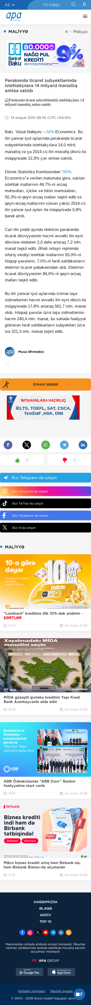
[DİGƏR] (84, 17)
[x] (38, 933)
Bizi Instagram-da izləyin (30, 491)
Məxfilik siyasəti (61, 991)
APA (50, 132)
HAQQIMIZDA (46, 902)
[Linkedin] (61, 933)
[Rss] (69, 933)
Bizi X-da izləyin (23, 528)
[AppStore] (61, 972)
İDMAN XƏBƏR (45, 384)
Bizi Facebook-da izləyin (30, 515)
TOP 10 (45, 921)
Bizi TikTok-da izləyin (27, 503)
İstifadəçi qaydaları (31, 991)
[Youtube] (46, 933)
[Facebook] (22, 933)
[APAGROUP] (45, 960)
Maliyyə (80, 31)
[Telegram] (53, 933)
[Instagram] (30, 933)
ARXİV (45, 915)
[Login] (84, 4)
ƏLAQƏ (45, 908)
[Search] (73, 4)
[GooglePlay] (29, 972)
